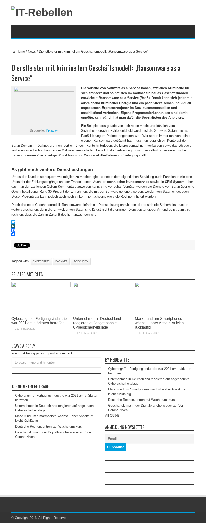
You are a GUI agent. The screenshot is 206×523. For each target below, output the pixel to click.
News (32, 51)
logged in (37, 353)
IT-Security (80, 261)
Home (20, 51)
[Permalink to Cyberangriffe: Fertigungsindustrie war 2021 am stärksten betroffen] (41, 286)
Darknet (61, 261)
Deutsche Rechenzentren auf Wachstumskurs (48, 426)
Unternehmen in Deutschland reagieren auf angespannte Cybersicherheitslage (97, 322)
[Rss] (185, 518)
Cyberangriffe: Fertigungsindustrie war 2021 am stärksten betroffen (39, 320)
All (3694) (112, 415)
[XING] (103, 226)
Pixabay (52, 130)
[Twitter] (103, 222)
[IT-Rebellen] (42, 12)
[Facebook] (103, 230)
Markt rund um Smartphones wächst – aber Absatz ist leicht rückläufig (160, 322)
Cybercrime (41, 261)
